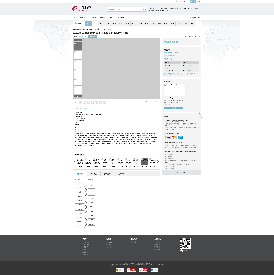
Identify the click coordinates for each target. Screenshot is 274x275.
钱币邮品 (152, 10)
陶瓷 (154, 8)
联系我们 (157, 247)
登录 (179, 1)
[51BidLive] (81, 9)
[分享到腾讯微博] (96, 102)
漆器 (180, 8)
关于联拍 (111, 18)
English (198, 1)
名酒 (157, 10)
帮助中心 (196, 18)
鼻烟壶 (196, 8)
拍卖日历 (92, 18)
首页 (75, 18)
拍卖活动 (83, 18)
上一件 (145, 102)
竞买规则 (121, 18)
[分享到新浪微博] (80, 102)
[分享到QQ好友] (88, 102)
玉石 (158, 8)
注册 (183, 1)
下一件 (154, 102)
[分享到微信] (84, 102)
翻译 (85, 108)
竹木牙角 (186, 8)
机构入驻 (109, 244)
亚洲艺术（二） (100, 29)
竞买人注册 (85, 244)
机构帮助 (109, 242)
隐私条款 (157, 244)
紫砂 (191, 8)
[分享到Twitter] (100, 102)
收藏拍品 (83, 37)
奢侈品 (162, 10)
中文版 (193, 1)
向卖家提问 (173, 108)
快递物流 (94, 174)
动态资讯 (102, 18)
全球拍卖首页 (77, 29)
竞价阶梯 (80, 174)
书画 (150, 8)
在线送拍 (85, 249)
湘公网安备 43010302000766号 (121, 265)
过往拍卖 (85, 252)
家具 (176, 8)
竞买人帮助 (85, 242)
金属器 (172, 8)
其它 (166, 10)
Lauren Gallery (88, 29)
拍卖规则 (107, 174)
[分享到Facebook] (104, 102)
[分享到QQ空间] (92, 102)
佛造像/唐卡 (165, 8)
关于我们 (157, 242)
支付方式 (121, 174)
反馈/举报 (157, 249)
